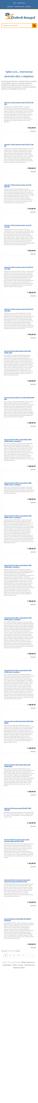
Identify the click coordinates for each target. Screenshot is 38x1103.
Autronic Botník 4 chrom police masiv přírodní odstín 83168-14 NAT (16, 840)
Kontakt (20, 965)
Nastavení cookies (19, 967)
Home (14, 2)
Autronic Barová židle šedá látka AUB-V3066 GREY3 (18, 722)
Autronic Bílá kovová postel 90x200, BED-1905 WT (17, 809)
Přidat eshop (10, 6)
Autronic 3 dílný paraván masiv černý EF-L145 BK (18, 226)
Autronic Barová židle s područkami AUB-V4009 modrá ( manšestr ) (18, 483)
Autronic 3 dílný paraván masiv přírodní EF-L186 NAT (18, 310)
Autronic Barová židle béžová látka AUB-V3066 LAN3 (17, 352)
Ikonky (14, 965)
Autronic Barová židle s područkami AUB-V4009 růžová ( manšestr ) (18, 516)
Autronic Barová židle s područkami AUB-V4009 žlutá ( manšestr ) (18, 671)
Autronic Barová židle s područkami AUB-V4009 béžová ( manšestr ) (18, 440)
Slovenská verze (29, 965)
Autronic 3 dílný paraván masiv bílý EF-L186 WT (18, 145)
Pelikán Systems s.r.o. (28, 962)
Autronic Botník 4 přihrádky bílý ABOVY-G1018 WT (17, 919)
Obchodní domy (21, 2)
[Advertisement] (19, 50)
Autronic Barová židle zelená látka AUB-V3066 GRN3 (17, 765)
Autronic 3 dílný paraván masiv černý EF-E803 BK (18, 185)
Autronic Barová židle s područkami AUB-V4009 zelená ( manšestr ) (18, 618)
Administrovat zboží (19, 6)
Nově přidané (7, 965)
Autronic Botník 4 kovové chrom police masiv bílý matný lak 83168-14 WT (17, 880)
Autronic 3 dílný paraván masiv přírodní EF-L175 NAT (18, 268)
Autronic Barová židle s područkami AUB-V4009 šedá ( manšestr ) (18, 566)
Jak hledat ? (28, 6)
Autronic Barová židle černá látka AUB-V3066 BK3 (19, 398)
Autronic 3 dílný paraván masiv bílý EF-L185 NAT (18, 103)
